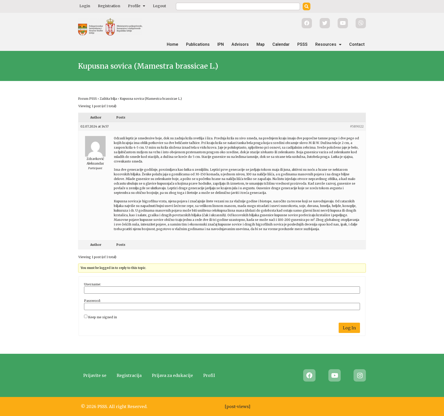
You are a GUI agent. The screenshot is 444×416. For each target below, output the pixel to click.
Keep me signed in (102, 317)
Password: (92, 300)
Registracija (129, 375)
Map (260, 44)
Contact (357, 44)
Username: (92, 284)
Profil (209, 375)
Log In (349, 327)
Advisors (240, 44)
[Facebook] (309, 375)
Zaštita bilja (108, 99)
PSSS (302, 44)
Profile (134, 6)
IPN (220, 44)
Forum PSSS (87, 99)
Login (84, 6)
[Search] (306, 6)
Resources (325, 44)
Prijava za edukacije (172, 375)
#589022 (357, 126)
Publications (198, 44)
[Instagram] (360, 375)
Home (172, 44)
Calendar (281, 44)
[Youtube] (334, 375)
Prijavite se (94, 375)
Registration (109, 6)
